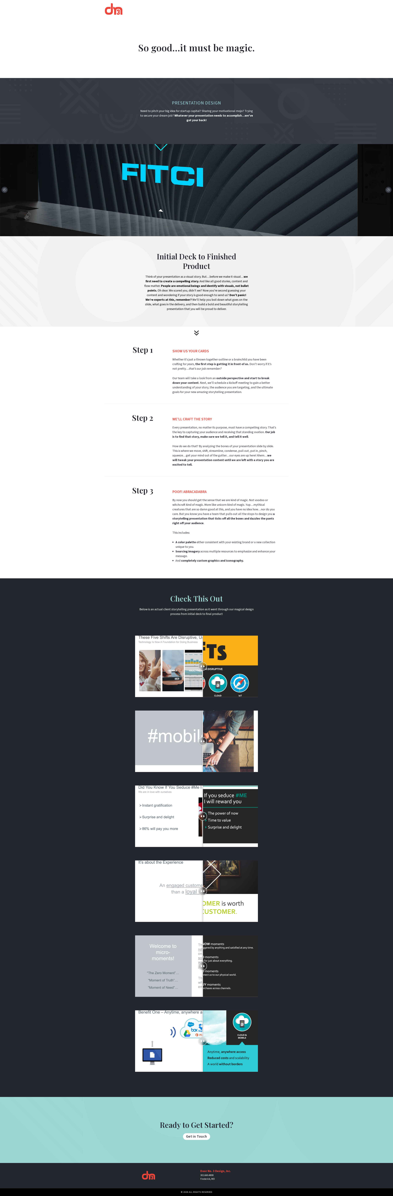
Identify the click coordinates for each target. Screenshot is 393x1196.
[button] (5, 190)
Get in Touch (196, 1136)
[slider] (202, 666)
